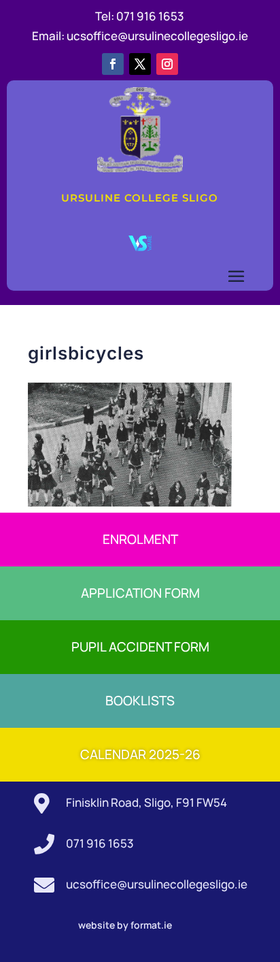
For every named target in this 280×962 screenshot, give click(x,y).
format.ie (150, 924)
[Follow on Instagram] (167, 64)
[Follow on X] (140, 64)
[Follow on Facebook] (113, 64)
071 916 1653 (150, 16)
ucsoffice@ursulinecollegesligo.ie (157, 36)
